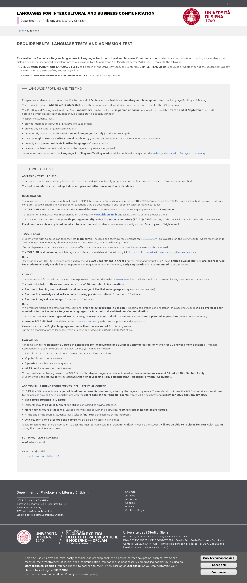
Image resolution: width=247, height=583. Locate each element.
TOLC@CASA (148, 238)
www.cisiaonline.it (105, 214)
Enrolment (33, 30)
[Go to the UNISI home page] (206, 23)
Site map (130, 491)
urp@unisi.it (141, 543)
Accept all (219, 565)
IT (228, 4)
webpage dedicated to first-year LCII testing (179, 153)
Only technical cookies (218, 558)
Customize (218, 572)
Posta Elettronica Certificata (207, 540)
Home (20, 30)
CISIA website (83, 321)
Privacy (129, 506)
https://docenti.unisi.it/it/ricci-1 (40, 456)
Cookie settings (134, 509)
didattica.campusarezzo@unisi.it (43, 514)
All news (130, 495)
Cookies (130, 502)
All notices (131, 499)
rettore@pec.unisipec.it (36, 511)
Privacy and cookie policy (81, 574)
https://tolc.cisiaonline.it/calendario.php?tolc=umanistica (162, 252)
